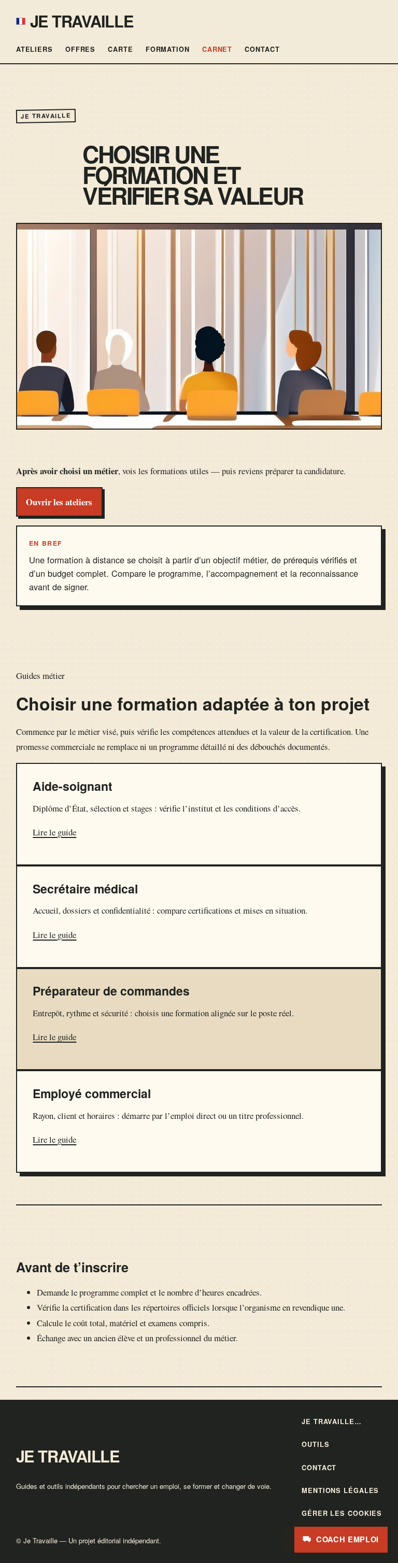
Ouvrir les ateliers (59, 501)
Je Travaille (81, 20)
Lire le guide (54, 832)
